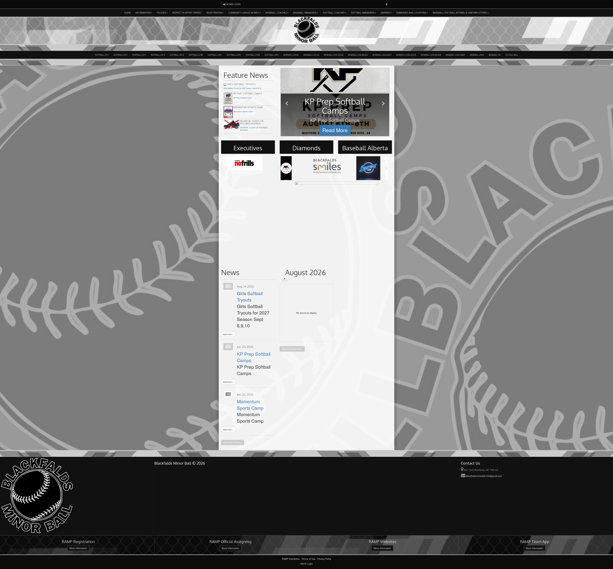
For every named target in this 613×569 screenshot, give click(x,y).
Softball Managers (362, 12)
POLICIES (161, 12)
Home (127, 12)
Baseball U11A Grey (382, 55)
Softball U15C (272, 55)
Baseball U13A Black (431, 55)
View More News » (232, 442)
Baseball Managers (304, 12)
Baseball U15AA (291, 55)
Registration (214, 12)
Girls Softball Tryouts (250, 296)
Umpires (385, 12)
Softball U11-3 (177, 55)
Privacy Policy (324, 558)
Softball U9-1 (102, 55)
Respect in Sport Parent (187, 12)
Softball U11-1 (139, 55)
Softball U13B (196, 55)
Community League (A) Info (243, 12)
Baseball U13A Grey (455, 55)
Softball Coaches (333, 12)
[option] (245, 166)
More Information (78, 548)
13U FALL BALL (511, 55)
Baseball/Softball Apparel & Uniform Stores (460, 12)
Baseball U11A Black (358, 55)
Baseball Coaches (276, 12)
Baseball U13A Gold (406, 55)
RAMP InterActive (291, 558)
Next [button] (386, 168)
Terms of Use (308, 558)
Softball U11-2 (158, 55)
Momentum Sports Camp (250, 404)
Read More (335, 130)
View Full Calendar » (292, 348)
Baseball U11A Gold (333, 55)
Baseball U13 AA (311, 55)
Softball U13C (215, 55)
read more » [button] (228, 334)
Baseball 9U (495, 55)
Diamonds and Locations (411, 12)
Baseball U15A (477, 55)
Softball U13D (234, 55)
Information (143, 12)
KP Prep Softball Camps (253, 356)
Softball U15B (253, 55)
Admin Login (306, 563)
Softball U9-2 (120, 55)
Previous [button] (226, 168)
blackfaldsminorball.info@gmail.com (484, 476)
